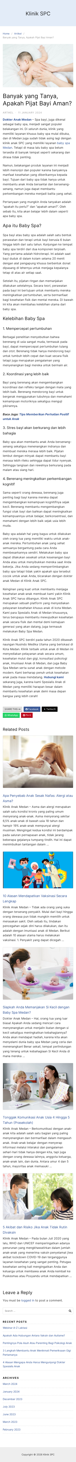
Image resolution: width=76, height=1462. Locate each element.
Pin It (28, 715)
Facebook (33, 709)
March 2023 (10, 1421)
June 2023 (9, 1414)
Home (6, 33)
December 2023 (12, 1399)
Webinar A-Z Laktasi (15, 1327)
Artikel (18, 33)
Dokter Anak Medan (17, 119)
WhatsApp (12, 715)
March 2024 (10, 1383)
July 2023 (9, 1406)
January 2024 (11, 1391)
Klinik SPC (38, 13)
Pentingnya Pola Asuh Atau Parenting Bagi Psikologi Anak (37, 1343)
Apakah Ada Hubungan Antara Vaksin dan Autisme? (34, 1335)
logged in (27, 1300)
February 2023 (11, 1429)
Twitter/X (51, 709)
